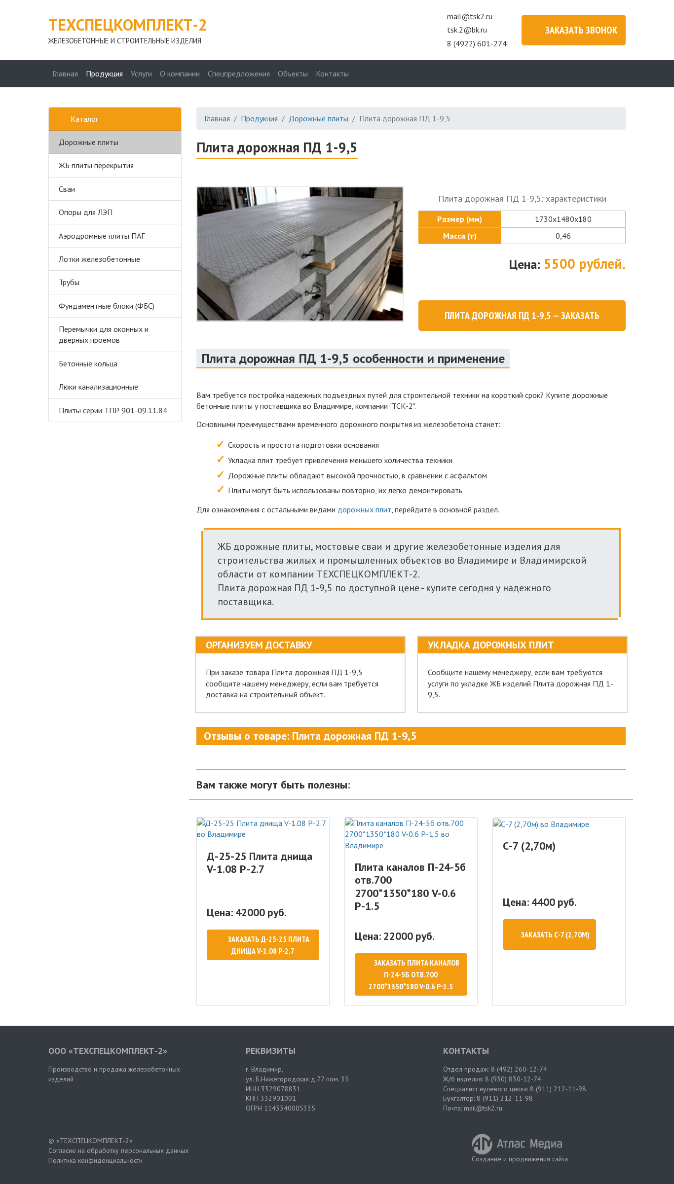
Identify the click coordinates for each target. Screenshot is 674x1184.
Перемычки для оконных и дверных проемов (104, 334)
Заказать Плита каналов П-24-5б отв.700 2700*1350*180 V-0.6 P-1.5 (414, 974)
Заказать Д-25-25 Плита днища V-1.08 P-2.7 (268, 945)
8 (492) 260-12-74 (519, 1069)
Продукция (104, 73)
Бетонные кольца (88, 363)
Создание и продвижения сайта (520, 1158)
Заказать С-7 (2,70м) (555, 934)
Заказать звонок (581, 30)
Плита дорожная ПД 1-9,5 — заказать (522, 315)
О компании (180, 73)
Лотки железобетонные (99, 259)
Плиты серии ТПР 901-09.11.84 (113, 410)
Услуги (141, 73)
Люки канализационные (98, 387)
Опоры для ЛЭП (85, 212)
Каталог (84, 119)
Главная (65, 73)
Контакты (332, 73)
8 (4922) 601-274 (477, 43)
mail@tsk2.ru (469, 16)
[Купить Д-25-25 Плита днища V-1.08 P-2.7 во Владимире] (263, 829)
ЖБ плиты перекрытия (96, 165)
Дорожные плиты (88, 142)
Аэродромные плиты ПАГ (102, 236)
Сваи (67, 189)
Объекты (293, 73)
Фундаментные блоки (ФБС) (106, 306)
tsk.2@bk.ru (467, 30)
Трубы (69, 282)
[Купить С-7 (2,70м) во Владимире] (559, 823)
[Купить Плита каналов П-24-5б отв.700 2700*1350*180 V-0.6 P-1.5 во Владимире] (411, 834)
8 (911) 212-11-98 (558, 1088)
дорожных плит (364, 509)
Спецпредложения (239, 73)
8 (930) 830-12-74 (513, 1079)
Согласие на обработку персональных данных (118, 1150)
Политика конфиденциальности (95, 1160)
